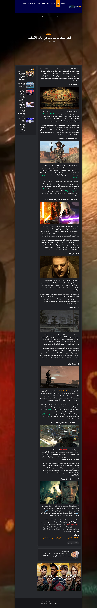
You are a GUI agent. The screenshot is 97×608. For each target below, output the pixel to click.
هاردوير (43, 3)
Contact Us (42, 603)
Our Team (55, 603)
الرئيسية (63, 3)
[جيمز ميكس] (75, 7)
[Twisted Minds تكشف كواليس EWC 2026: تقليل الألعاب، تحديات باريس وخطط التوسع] (30, 74)
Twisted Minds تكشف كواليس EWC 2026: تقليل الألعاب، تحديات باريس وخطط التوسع (59, 578)
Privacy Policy (49, 603)
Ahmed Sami (66, 551)
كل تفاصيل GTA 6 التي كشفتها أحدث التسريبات (21, 85)
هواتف (38, 3)
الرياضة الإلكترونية (31, 3)
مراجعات (53, 3)
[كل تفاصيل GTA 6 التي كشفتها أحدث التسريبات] (30, 85)
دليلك (24, 3)
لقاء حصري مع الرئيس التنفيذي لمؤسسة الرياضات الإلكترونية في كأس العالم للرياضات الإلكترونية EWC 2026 (21, 124)
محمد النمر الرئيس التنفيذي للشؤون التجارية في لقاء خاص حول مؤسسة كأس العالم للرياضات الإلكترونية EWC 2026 (21, 108)
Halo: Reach (63, 391)
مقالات (58, 3)
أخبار (48, 3)
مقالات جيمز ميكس (72, 542)
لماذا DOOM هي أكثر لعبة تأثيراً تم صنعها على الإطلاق (61, 538)
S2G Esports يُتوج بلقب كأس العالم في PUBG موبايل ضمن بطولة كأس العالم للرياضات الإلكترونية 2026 (21, 94)
